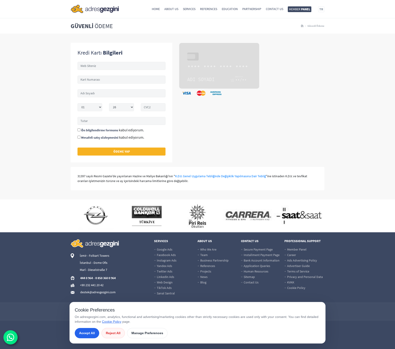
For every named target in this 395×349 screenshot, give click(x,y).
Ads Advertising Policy (301, 260)
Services (189, 9)
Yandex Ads (164, 266)
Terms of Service (297, 271)
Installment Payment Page (261, 255)
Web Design (164, 282)
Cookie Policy (295, 288)
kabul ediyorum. (112, 130)
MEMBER (299, 9)
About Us (171, 9)
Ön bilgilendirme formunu (99, 130)
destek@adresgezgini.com (98, 292)
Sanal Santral (165, 293)
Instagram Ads (166, 260)
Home (156, 9)
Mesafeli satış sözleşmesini (99, 137)
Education (230, 9)
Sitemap (249, 277)
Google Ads (164, 249)
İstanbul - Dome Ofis (93, 263)
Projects (205, 271)
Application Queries (256, 266)
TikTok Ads (164, 288)
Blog (203, 282)
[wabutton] (10, 337)
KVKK (290, 282)
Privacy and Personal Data (304, 277)
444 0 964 (86, 278)
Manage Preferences (147, 333)
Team (204, 255)
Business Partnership (214, 260)
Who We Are (208, 249)
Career (291, 255)
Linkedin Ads (165, 277)
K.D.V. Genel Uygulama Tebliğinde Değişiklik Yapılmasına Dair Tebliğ (220, 176)
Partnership (251, 9)
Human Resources (255, 271)
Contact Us (274, 9)
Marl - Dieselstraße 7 (93, 270)
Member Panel (296, 249)
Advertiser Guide (298, 266)
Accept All (87, 333)
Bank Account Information (261, 260)
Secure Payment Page (258, 249)
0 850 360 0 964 (105, 278)
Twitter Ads (164, 271)
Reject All (113, 333)
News (204, 277)
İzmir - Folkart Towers (94, 256)
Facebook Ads (166, 255)
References (208, 9)
